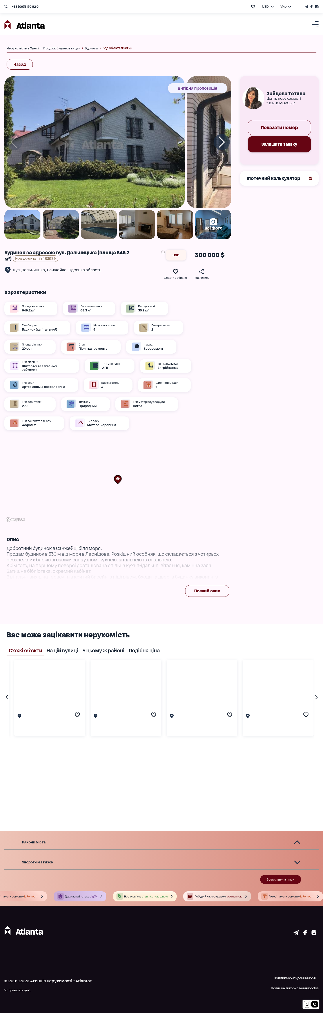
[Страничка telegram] (296, 933)
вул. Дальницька (29, 270)
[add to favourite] (253, 7)
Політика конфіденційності (295, 978)
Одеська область (85, 270)
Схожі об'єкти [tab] (25, 650)
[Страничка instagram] (313, 933)
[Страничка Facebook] (311, 7)
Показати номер (279, 127)
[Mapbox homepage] (15, 519)
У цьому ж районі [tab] (103, 650)
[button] (117, 479)
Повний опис (207, 591)
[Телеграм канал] (307, 6)
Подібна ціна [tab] (144, 650)
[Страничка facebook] (305, 933)
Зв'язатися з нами (280, 879)
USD (176, 255)
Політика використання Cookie (295, 988)
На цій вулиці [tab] (62, 650)
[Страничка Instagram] (316, 7)
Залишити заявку (279, 144)
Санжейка (56, 270)
